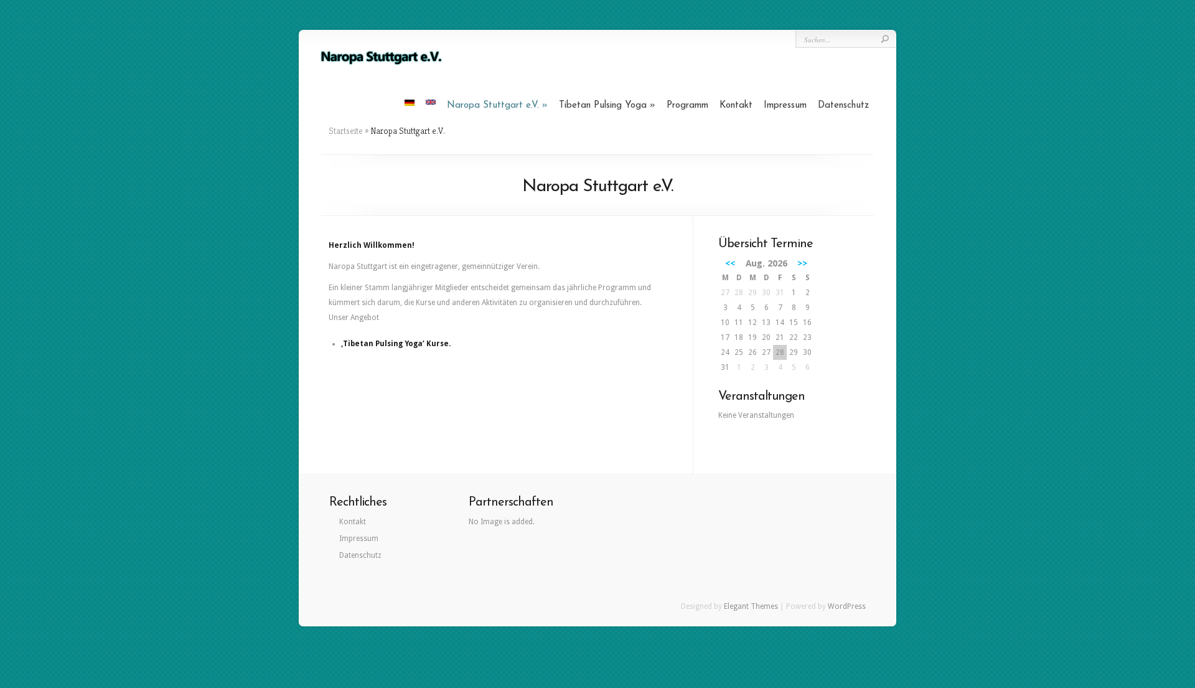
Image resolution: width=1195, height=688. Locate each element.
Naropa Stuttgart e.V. (493, 105)
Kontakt (735, 105)
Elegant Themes (751, 606)
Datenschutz (843, 105)
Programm (687, 105)
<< (730, 263)
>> (802, 263)
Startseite (346, 130)
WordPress (847, 606)
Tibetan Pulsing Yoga (603, 105)
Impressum (785, 105)
